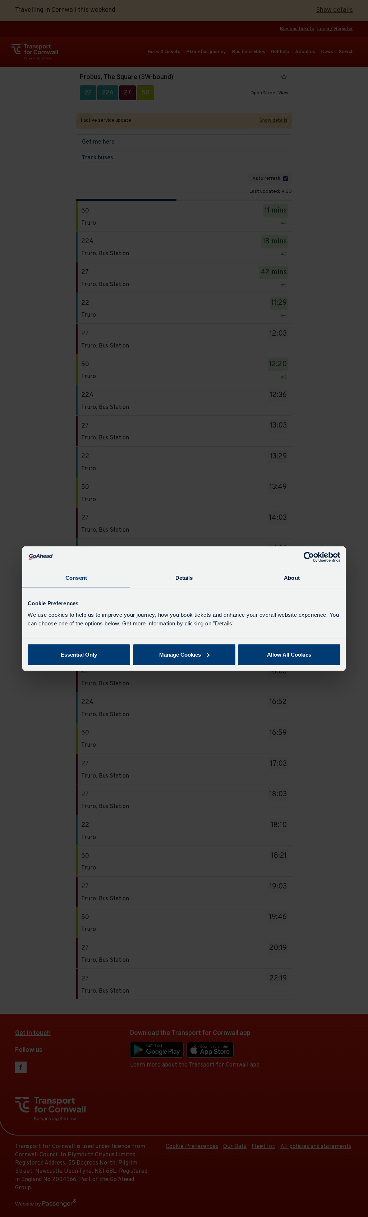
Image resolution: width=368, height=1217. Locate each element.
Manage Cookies (180, 654)
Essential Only (79, 654)
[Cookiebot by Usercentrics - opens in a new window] (308, 557)
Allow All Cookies (289, 654)
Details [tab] (184, 578)
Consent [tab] (76, 578)
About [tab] (292, 578)
